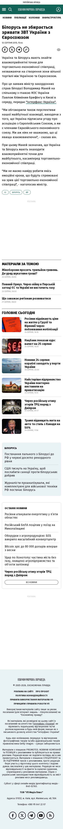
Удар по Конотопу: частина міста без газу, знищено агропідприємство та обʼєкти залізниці (30, 561)
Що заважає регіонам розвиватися (26, 298)
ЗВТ (27, 192)
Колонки (34, 17)
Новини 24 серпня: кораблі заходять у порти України (42, 363)
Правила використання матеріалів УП (31, 699)
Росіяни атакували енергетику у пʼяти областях (31, 516)
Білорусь (16, 192)
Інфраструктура (51, 17)
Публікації (20, 17)
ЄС (5, 192)
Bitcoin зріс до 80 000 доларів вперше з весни (31, 548)
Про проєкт (42, 691)
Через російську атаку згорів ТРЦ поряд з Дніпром (40, 404)
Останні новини (16, 508)
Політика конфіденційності (31, 695)
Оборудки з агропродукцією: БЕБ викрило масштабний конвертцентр (30, 537)
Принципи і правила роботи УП (31, 703)
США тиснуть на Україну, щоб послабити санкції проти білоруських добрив (31, 472)
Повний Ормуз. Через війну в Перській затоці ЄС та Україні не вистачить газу (28, 286)
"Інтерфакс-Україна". (41, 102)
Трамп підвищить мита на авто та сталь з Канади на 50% (42, 424)
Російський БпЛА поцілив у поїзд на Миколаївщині (30, 526)
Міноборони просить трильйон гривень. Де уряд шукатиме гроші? (30, 271)
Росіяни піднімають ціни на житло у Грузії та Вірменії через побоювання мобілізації (41, 324)
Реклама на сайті (23, 691)
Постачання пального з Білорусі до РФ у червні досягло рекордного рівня (29, 457)
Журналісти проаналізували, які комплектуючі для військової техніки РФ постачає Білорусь (31, 486)
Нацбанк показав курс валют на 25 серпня (40, 342)
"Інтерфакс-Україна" (43, 723)
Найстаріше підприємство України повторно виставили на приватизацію (43, 385)
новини (7, 17)
